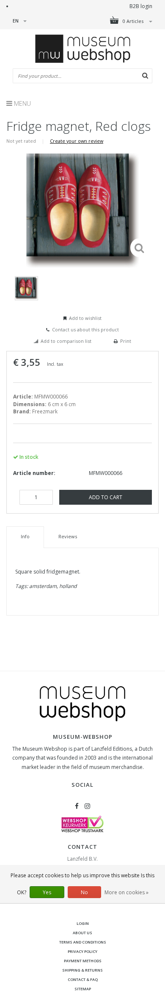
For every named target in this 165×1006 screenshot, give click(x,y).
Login (83, 923)
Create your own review (76, 141)
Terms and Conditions (82, 942)
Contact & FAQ (83, 979)
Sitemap (82, 989)
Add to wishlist (85, 318)
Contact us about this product (85, 329)
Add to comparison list (66, 341)
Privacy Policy (82, 951)
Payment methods (83, 961)
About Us (82, 932)
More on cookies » (126, 892)
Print (125, 341)
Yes (47, 892)
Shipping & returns (82, 970)
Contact (82, 847)
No (84, 892)
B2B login (140, 6)
